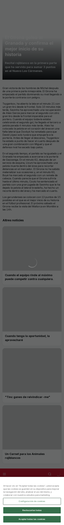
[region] (32, 501)
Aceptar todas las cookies (32, 519)
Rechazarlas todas (32, 510)
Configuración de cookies (32, 501)
